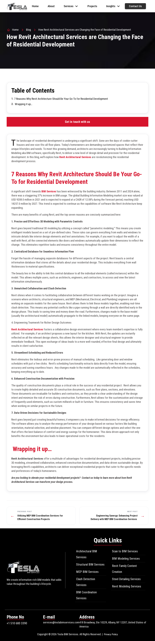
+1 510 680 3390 (17, 623)
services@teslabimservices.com (61, 622)
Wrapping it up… (23, 104)
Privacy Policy (111, 634)
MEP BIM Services (87, 572)
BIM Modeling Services (126, 558)
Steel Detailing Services (126, 579)
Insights (110, 6)
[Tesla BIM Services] (17, 5)
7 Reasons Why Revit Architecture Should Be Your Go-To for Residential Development (61, 98)
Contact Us (135, 6)
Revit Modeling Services (126, 586)
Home (35, 6)
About (51, 6)
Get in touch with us (77, 122)
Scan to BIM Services (125, 551)
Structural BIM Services (90, 564)
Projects (92, 6)
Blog (28, 29)
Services (68, 6)
